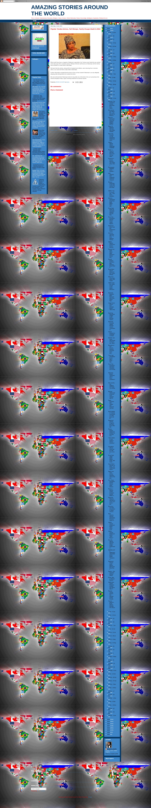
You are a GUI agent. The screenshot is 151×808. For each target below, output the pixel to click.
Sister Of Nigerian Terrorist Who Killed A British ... (111, 129)
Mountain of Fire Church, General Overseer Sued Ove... (111, 349)
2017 (108, 725)
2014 (108, 719)
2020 (108, 732)
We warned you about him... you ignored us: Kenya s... (111, 112)
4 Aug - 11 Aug (112, 642)
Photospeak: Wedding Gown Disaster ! (111, 169)
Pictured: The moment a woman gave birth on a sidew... (111, 105)
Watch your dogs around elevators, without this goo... (111, 475)
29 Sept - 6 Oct (112, 670)
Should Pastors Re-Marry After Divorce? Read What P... (111, 263)
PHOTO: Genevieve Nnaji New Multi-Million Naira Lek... (111, 202)
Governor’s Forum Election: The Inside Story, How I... (111, 162)
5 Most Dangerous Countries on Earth (111, 333)
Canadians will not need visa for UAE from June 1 (111, 450)
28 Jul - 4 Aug (112, 639)
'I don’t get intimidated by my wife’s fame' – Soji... (111, 359)
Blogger (90, 797)
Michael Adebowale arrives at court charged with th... (111, 395)
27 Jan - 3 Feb (112, 43)
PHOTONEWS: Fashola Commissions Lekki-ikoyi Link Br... (111, 415)
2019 (108, 730)
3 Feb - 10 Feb (112, 46)
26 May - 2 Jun (112, 98)
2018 (108, 728)
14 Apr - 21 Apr (112, 81)
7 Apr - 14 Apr (112, 77)
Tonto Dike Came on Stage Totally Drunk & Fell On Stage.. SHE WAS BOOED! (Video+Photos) (38, 134)
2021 (108, 734)
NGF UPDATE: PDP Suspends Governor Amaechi (111, 177)
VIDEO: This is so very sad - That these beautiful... (111, 193)
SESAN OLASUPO (112, 749)
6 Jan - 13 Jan (112, 32)
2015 (108, 721)
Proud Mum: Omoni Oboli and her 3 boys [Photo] (111, 272)
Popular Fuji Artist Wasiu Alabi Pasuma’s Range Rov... (111, 253)
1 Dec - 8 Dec (112, 701)
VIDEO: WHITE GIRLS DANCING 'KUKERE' (111, 145)
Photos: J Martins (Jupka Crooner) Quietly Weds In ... (111, 492)
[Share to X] (79, 82)
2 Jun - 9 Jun (112, 611)
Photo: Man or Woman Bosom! (111, 579)
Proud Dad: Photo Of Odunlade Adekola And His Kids (111, 211)
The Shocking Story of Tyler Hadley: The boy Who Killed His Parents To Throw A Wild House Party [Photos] (38, 82)
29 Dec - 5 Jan (112, 715)
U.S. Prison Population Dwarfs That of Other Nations (111, 483)
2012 (108, 28)
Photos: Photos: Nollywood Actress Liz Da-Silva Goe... (111, 432)
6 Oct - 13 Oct (112, 674)
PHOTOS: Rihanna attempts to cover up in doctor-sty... (111, 501)
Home (76, 130)
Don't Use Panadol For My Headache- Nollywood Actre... (111, 137)
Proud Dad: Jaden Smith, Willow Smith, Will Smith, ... (111, 459)
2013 (108, 30)
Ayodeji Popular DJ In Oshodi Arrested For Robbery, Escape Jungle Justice (38, 166)
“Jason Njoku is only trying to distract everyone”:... (111, 441)
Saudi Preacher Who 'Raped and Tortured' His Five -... (111, 405)
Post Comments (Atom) (79, 134)
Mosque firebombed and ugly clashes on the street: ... (111, 185)
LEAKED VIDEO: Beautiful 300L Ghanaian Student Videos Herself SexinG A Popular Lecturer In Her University (38, 151)
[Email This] (76, 82)
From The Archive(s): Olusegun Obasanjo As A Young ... (111, 367)
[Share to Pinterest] (82, 82)
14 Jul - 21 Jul (112, 632)
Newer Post (53, 130)
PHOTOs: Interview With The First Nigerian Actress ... (111, 236)
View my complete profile (112, 753)
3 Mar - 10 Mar (112, 60)
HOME (34, 21)
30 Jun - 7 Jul (112, 625)
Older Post (97, 130)
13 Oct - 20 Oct (112, 677)
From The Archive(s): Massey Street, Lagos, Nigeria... (111, 220)
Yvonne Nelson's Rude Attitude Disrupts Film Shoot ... (111, 605)
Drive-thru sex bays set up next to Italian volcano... (111, 509)
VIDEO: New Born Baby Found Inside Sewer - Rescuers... (111, 286)
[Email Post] (73, 82)
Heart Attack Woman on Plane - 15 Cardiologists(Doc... (111, 466)
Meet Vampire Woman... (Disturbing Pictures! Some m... (111, 517)
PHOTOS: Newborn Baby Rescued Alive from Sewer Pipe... (111, 296)
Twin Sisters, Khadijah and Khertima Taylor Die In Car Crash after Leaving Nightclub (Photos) (38, 115)
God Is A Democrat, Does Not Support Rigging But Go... (111, 121)
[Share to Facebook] (80, 82)
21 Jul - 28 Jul (112, 635)
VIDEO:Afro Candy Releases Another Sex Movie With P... (111, 585)
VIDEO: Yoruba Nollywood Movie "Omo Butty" (111, 526)
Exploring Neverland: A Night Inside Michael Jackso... (111, 316)
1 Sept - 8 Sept (112, 656)
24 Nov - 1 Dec (112, 698)
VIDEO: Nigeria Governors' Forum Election (111, 244)
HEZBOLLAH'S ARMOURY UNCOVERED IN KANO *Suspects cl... (111, 554)
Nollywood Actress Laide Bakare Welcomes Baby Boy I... (111, 565)
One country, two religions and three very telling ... (111, 386)
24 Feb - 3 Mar (112, 56)
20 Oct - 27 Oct (112, 680)
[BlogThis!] (77, 82)
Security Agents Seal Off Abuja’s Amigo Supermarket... (111, 543)
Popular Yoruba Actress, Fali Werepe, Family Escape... (111, 595)
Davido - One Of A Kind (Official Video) (111, 573)
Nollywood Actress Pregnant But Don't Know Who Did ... (111, 424)
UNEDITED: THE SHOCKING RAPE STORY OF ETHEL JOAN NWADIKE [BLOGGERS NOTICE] (38, 98)
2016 (108, 723)
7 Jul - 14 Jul (112, 629)
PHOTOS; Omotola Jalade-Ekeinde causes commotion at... (111, 325)
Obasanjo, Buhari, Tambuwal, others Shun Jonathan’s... (111, 376)
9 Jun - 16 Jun (112, 615)
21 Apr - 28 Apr (112, 84)
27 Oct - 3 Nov (112, 684)
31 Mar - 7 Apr (112, 74)
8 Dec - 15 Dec (112, 705)
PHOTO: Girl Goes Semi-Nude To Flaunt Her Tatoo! (111, 340)
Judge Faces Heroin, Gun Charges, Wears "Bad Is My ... (111, 307)
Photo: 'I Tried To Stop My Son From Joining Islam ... (111, 153)
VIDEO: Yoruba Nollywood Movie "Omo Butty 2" (111, 534)
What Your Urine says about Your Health (111, 278)
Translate (42, 790)
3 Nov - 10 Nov (112, 687)
